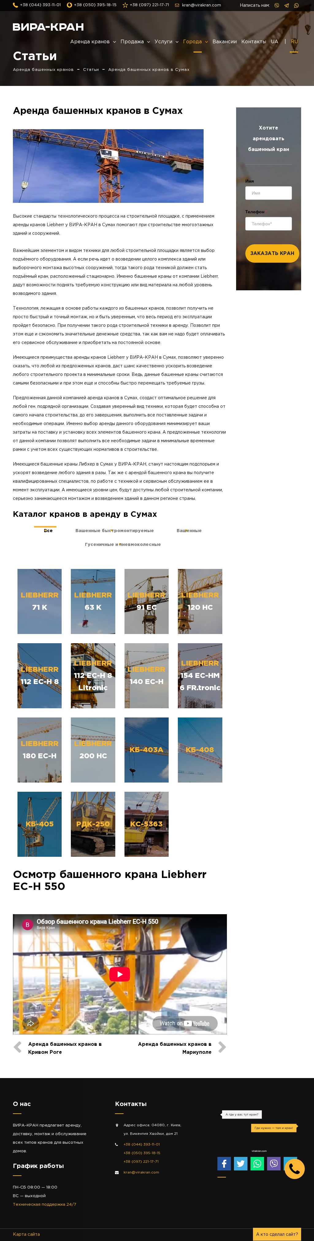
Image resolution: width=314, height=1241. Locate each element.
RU (294, 42)
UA (274, 42)
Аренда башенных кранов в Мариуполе (175, 1048)
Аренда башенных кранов (43, 70)
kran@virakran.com (201, 5)
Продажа (132, 42)
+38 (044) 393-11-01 (40, 5)
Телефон (256, 211)
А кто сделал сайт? (277, 1234)
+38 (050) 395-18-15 (95, 5)
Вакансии (225, 42)
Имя (249, 181)
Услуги (163, 42)
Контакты (253, 42)
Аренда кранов (90, 42)
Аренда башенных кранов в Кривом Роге (65, 1048)
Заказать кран (272, 253)
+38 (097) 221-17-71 (149, 5)
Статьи (91, 70)
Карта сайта (26, 1234)
